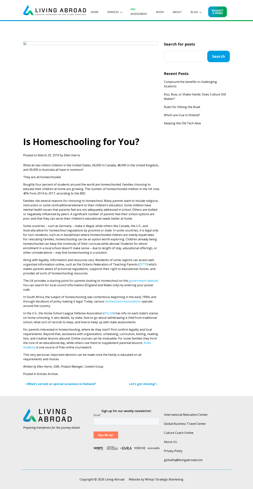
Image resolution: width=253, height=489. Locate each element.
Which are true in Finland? (182, 115)
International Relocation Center (186, 415)
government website (143, 281)
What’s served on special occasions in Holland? (61, 384)
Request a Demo (218, 12)
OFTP (143, 264)
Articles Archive (47, 374)
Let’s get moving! (142, 384)
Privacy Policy (173, 451)
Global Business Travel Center (185, 424)
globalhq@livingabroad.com (183, 460)
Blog (194, 12)
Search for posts (179, 44)
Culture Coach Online (178, 433)
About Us (170, 442)
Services (113, 12)
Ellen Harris (72, 155)
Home (94, 12)
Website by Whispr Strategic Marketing (156, 479)
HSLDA (109, 313)
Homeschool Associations (123, 301)
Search (218, 56)
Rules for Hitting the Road (182, 107)
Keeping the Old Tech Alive (182, 123)
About (177, 12)
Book (160, 12)
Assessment (139, 12)
